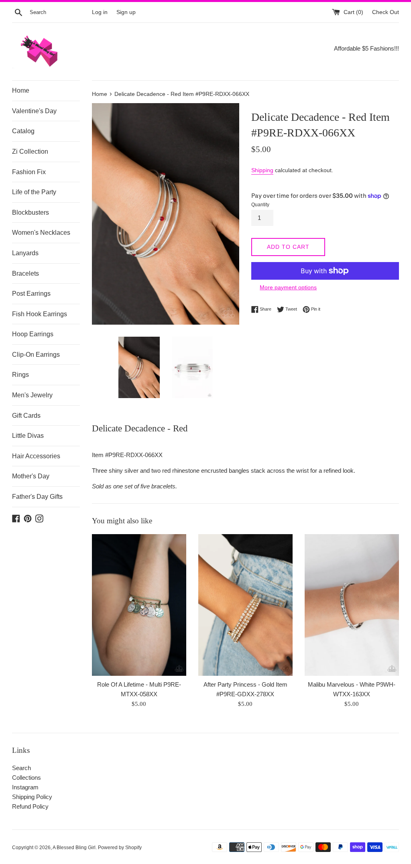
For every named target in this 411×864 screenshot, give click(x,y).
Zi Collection (30, 151)
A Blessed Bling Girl (74, 847)
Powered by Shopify (120, 847)
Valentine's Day (34, 111)
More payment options (288, 287)
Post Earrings (31, 293)
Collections (26, 777)
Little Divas (28, 435)
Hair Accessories (36, 456)
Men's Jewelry (32, 395)
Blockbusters (30, 212)
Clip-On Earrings (36, 354)
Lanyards (25, 253)
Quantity (260, 204)
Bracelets (25, 273)
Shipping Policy (32, 796)
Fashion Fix (29, 172)
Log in (100, 12)
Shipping (262, 170)
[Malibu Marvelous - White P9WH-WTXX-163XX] (352, 605)
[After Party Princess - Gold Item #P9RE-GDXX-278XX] (245, 605)
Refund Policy (30, 806)
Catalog (23, 131)
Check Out (385, 12)
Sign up (126, 12)
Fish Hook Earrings (39, 314)
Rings (20, 374)
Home (20, 90)
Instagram (25, 787)
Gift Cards (26, 415)
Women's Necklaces (41, 232)
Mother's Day (30, 476)
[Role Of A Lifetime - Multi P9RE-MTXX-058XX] (139, 605)
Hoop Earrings (32, 334)
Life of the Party (34, 192)
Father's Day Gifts (37, 496)
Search (21, 767)
